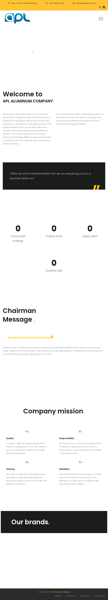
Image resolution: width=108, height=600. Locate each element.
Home (33, 22)
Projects (75, 22)
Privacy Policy (99, 596)
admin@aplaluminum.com (86, 3)
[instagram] (104, 7)
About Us (46, 22)
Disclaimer (85, 596)
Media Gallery (92, 22)
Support (58, 596)
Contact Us (71, 596)
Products (61, 22)
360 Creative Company (61, 592)
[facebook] (100, 7)
